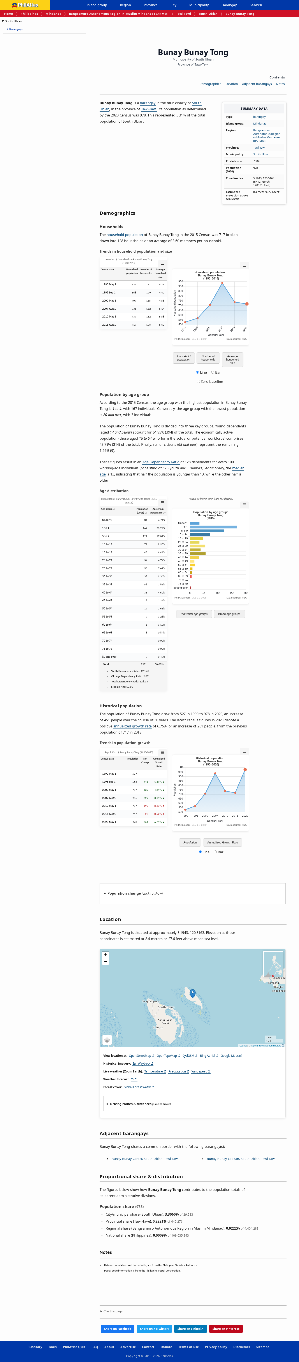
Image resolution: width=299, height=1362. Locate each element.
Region (125, 5)
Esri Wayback (141, 1063)
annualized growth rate (132, 726)
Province (151, 5)
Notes (280, 84)
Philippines (29, 14)
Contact (148, 1347)
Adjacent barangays (257, 84)
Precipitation (177, 1071)
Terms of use (188, 1347)
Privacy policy (216, 1347)
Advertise (128, 1347)
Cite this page (113, 1311)
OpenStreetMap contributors (266, 1045)
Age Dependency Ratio (160, 462)
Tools (52, 1347)
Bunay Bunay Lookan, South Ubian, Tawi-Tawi (241, 1158)
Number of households (208, 358)
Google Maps (230, 1056)
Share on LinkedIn (191, 1329)
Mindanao (53, 14)
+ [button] (105, 955)
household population (125, 234)
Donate (166, 1347)
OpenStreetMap (140, 1056)
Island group (97, 5)
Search (256, 5)
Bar (218, 372)
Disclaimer (241, 1347)
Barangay (229, 5)
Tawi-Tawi (183, 14)
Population (190, 842)
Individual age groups (194, 614)
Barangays (15, 29)
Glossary (35, 1347)
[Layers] (107, 1040)
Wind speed (199, 1071)
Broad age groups (229, 614)
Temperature (153, 1071)
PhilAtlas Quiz (74, 1347)
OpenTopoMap (167, 1056)
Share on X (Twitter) (154, 1329)
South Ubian (208, 14)
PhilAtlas (28, 5)
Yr (132, 1079)
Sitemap (262, 1347)
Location (231, 84)
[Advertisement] (37, 102)
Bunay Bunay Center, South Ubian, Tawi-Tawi (145, 1158)
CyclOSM (188, 1056)
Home (8, 14)
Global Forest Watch (137, 1087)
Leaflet (243, 1045)
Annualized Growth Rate (222, 842)
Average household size (232, 359)
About (109, 1347)
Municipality (199, 5)
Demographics (210, 84)
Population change (124, 893)
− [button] (105, 961)
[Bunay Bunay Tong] (193, 993)
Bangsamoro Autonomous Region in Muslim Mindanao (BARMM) (119, 14)
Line (203, 372)
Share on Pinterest (226, 1329)
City (174, 5)
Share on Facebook (117, 1329)
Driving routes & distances (130, 1104)
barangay (259, 117)
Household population (183, 358)
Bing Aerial (207, 1056)
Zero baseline (211, 381)
